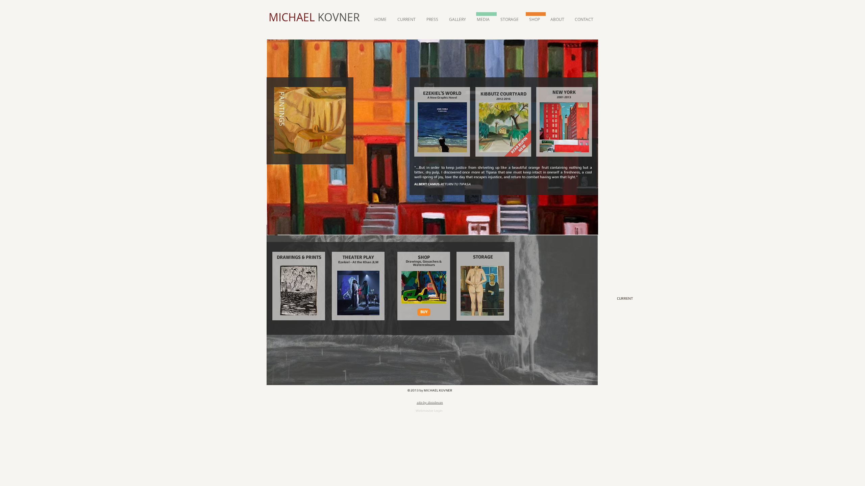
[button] (423, 312)
